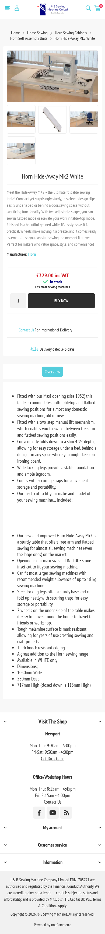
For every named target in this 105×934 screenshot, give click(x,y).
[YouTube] (53, 813)
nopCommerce (61, 924)
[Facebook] (39, 813)
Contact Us (26, 330)
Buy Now (61, 300)
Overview (52, 372)
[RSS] (66, 813)
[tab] (52, 372)
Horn (32, 254)
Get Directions (52, 758)
